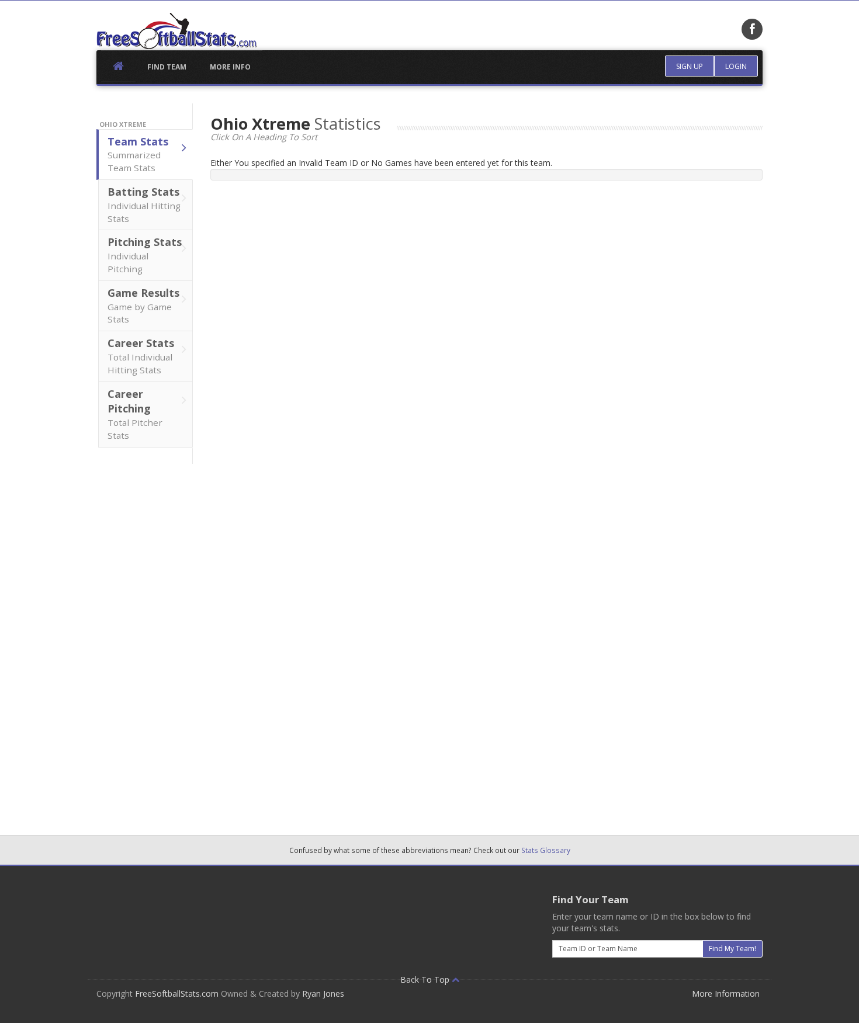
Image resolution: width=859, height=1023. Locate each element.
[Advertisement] (145, 639)
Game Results (143, 305)
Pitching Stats (145, 255)
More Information (726, 993)
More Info (230, 67)
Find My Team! (732, 948)
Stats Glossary (545, 850)
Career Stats (141, 356)
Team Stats (138, 154)
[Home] (176, 31)
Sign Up (689, 66)
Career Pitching (135, 414)
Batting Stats (144, 204)
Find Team (166, 67)
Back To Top (426, 979)
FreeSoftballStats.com (177, 993)
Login (736, 66)
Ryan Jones (323, 993)
